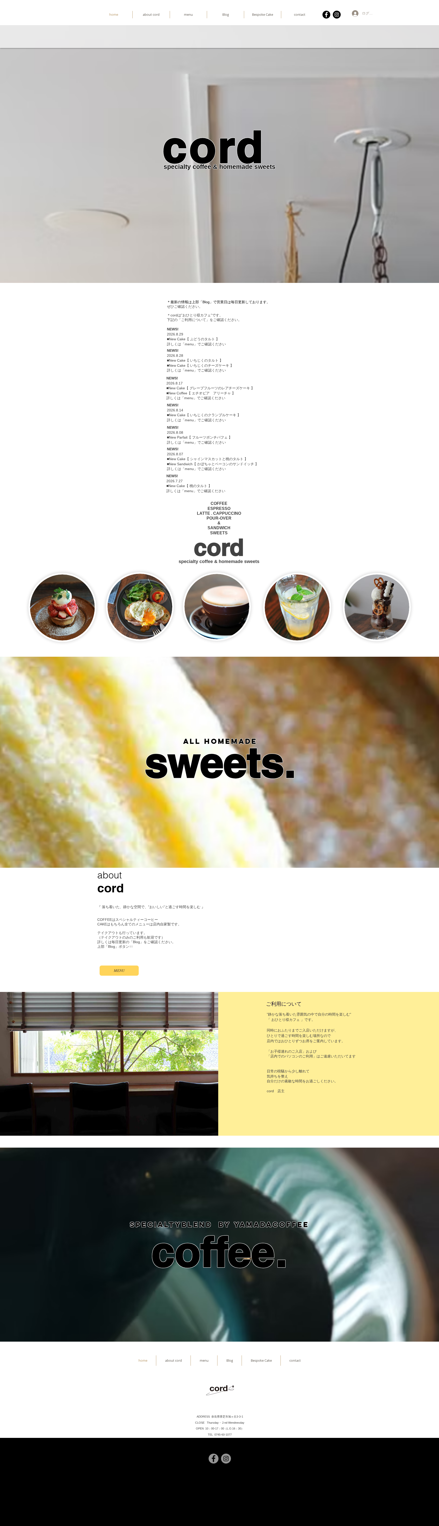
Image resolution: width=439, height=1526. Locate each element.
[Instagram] (337, 15)
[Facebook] (326, 15)
